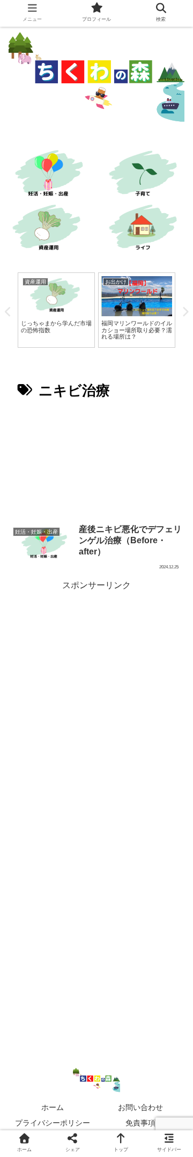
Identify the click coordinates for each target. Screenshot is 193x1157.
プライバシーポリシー (52, 1123)
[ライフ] (144, 229)
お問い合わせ (140, 1107)
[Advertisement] (96, 461)
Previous (8, 312)
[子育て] (144, 175)
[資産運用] (48, 229)
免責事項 (140, 1123)
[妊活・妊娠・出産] (48, 175)
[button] (171, 959)
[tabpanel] (56, 310)
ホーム (52, 1107)
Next (185, 312)
